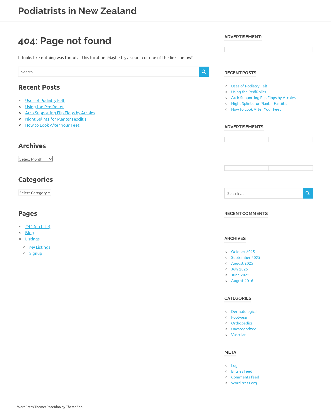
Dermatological (244, 311)
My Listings (39, 246)
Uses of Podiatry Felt (45, 100)
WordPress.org (244, 382)
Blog (29, 232)
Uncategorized (243, 328)
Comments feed (245, 376)
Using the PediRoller (44, 106)
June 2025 (240, 274)
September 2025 (245, 257)
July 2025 (239, 268)
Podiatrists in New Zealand (77, 10)
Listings (32, 238)
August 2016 (242, 280)
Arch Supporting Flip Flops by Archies (60, 112)
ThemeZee (74, 406)
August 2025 (242, 263)
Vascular (238, 334)
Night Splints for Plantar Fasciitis (56, 118)
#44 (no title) (37, 226)
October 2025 (243, 251)
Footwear (239, 317)
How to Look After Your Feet (52, 124)
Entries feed (241, 371)
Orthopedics (241, 322)
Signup (35, 252)
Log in (236, 365)
